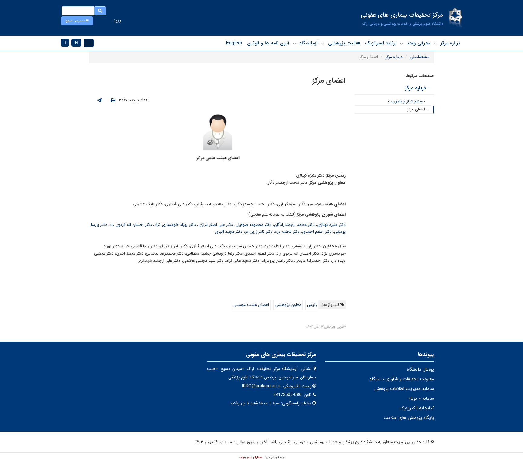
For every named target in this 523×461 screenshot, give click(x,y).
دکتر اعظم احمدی (317, 231)
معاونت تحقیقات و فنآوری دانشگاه (402, 379)
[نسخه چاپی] (113, 100)
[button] (77, 20)
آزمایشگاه (308, 43)
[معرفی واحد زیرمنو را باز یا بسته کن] (401, 43)
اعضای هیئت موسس (251, 304)
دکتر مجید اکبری (228, 231)
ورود (117, 20)
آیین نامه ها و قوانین (268, 43)
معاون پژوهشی (288, 304)
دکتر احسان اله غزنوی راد (131, 224)
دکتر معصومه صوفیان (253, 224)
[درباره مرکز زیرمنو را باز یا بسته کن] (435, 43)
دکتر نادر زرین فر (259, 231)
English (234, 43)
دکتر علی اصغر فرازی (215, 224)
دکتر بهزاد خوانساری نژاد (175, 224)
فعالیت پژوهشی (344, 43)
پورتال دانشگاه (420, 369)
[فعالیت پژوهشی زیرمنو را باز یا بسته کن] (323, 43)
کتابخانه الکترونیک (417, 408)
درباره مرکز (450, 43)
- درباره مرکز (417, 88)
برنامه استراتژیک (380, 43)
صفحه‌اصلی (419, 57)
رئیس (312, 304)
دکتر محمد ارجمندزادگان (294, 224)
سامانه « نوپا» (421, 398)
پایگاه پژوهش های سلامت (409, 417)
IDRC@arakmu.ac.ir (261, 386)
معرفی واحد (418, 43)
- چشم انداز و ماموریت (406, 101)
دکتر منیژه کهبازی (331, 224)
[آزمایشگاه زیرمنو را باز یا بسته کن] (294, 43)
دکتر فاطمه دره (287, 231)
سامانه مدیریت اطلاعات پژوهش (404, 388)
